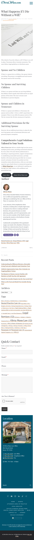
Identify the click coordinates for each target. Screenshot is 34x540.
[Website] (17, 235)
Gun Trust (12, 308)
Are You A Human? (8, 396)
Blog (28, 510)
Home (13, 501)
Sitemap (22, 512)
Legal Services (17, 506)
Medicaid (28, 317)
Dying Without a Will (19, 241)
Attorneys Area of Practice (17, 504)
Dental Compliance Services (14, 510)
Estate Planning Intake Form (17, 508)
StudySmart (18, 327)
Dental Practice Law (6, 241)
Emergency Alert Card (6, 306)
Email (4, 357)
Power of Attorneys (18, 323)
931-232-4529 (8, 454)
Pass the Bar (4, 323)
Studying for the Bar (9, 327)
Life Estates (17, 317)
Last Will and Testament (16, 313)
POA (10, 323)
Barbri (3, 300)
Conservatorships (23, 300)
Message (5, 375)
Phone (4, 366)
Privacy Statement (17, 515)
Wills (18, 243)
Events (20, 501)
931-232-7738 (8, 456)
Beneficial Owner (15, 300)
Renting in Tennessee (19, 325)
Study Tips (23, 327)
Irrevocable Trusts (7, 313)
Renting (11, 325)
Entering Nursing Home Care (18, 306)
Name (4, 348)
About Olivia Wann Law (20, 175)
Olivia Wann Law (8, 20)
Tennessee (6, 330)
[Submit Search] (30, 485)
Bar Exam (7, 300)
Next (31, 247)
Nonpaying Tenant (5, 321)
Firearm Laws (6, 308)
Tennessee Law (17, 330)
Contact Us (13, 512)
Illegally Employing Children (21, 308)
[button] (31, 3)
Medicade (23, 317)
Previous (4, 247)
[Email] (15, 235)
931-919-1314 (8, 458)
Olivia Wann (13, 18)
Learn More (6, 175)
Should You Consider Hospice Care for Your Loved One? (16, 279)
